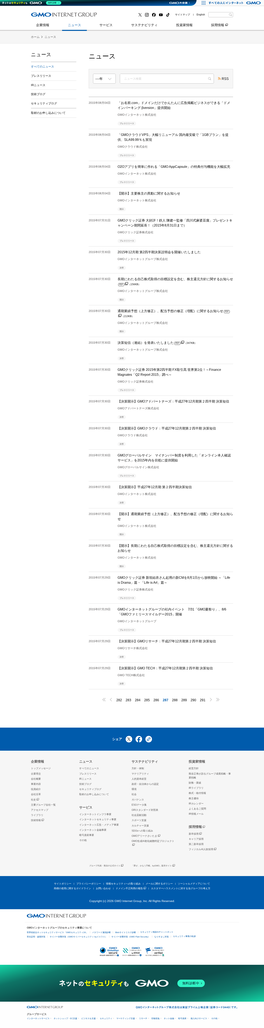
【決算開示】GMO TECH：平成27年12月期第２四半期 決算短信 (165, 668)
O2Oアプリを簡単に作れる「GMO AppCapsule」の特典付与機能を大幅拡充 (174, 166)
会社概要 (36, 778)
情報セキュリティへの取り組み (123, 883)
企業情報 (42, 25)
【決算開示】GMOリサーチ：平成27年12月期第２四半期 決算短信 (167, 641)
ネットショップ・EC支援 (65, 1018)
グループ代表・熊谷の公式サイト (104, 866)
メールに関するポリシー (159, 883)
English (201, 14)
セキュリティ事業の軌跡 (184, 936)
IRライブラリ (196, 787)
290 (193, 700)
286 (156, 700)
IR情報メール (196, 813)
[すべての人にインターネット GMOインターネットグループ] (235, 3)
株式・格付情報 (46, 16)
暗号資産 (182, 1018)
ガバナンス (138, 799)
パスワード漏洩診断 (101, 932)
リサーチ (143, 1018)
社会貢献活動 (139, 815)
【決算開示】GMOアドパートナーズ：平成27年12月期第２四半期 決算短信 (173, 401)
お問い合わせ (103, 888)
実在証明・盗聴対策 (36, 937)
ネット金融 (169, 1018)
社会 (134, 794)
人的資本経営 (139, 778)
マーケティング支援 (125, 1018)
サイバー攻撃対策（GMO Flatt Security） (130, 937)
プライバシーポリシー (88, 883)
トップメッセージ (41, 768)
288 (175, 700)
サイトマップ (182, 14)
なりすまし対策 (161, 937)
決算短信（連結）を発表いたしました (157, 342)
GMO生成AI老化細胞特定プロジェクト (153, 841)
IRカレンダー (196, 803)
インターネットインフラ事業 (95, 814)
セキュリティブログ (44, 103)
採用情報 (217, 25)
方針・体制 (138, 768)
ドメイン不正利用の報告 (129, 888)
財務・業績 (195, 782)
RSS (225, 79)
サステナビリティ (144, 25)
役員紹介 (36, 789)
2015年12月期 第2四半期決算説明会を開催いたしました (159, 252)
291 (202, 700)
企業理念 (36, 773)
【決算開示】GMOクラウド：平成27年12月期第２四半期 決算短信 (167, 428)
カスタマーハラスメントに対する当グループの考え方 (180, 888)
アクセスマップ (39, 810)
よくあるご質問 (197, 808)
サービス (106, 25)
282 (119, 700)
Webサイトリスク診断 (125, 932)
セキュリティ (106, 1018)
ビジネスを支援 (88, 1018)
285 (147, 700)
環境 (134, 789)
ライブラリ (37, 815)
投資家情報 (184, 25)
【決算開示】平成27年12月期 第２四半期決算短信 (155, 487)
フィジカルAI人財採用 (51, 16)
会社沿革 (36, 794)
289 (184, 700)
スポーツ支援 (139, 820)
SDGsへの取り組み (142, 830)
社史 (33, 799)
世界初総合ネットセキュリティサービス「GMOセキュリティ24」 (57, 932)
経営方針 (194, 768)
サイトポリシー (62, 883)
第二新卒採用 (196, 844)
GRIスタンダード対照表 (145, 810)
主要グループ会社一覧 (121, 16)
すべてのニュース (42, 66)
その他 (83, 840)
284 (137, 700)
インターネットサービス (38, 1018)
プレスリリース (46, 16)
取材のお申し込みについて (48, 112)
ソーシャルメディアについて (194, 883)
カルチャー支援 (140, 825)
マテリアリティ (140, 773)
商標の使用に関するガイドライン (72, 888)
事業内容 (41, 16)
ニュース (74, 25)
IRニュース (38, 85)
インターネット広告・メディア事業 (99, 824)
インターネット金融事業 (53, 16)
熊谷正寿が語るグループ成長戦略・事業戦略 (210, 775)
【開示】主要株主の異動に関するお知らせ (149, 193)
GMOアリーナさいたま (144, 835)
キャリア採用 (196, 839)
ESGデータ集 (139, 804)
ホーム (35, 37)
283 (128, 700)
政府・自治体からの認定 (145, 784)
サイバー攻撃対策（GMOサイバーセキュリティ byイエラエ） (78, 937)
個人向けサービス (199, 1018)
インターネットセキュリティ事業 (97, 819)
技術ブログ (113, 16)
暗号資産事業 (115, 16)
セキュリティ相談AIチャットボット (156, 932)
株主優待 (194, 798)
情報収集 (155, 1018)
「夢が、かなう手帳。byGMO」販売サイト (152, 866)
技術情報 (36, 820)
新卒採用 (194, 833)
